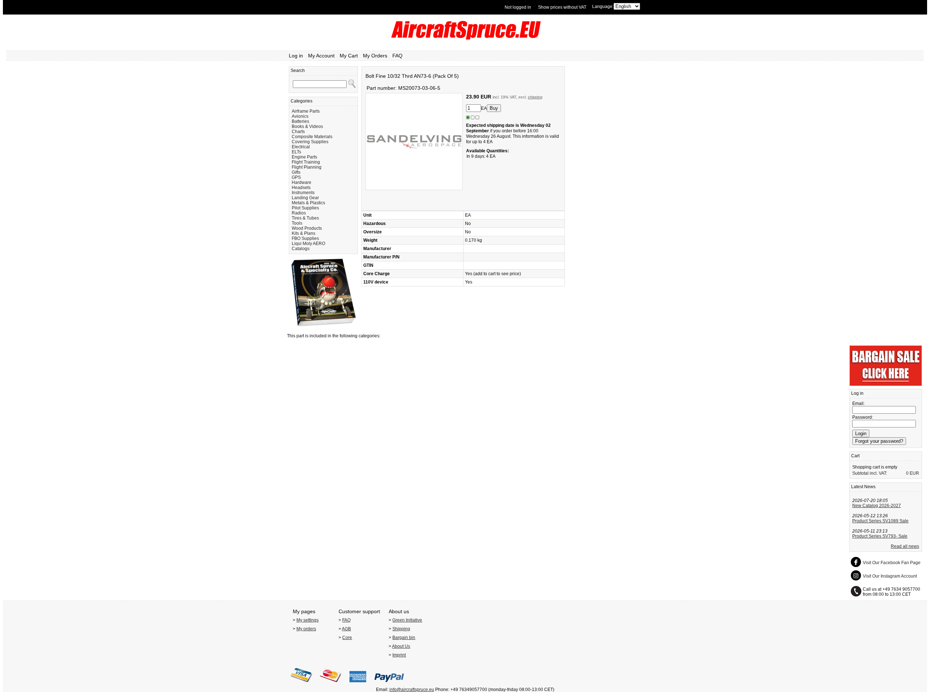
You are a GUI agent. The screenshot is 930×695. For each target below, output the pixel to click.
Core (347, 637)
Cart (855, 455)
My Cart (349, 56)
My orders (306, 628)
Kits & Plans (303, 233)
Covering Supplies (310, 141)
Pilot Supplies (305, 207)
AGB (346, 628)
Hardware (301, 182)
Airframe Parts (306, 111)
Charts (298, 131)
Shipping (401, 628)
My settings (307, 620)
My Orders (375, 56)
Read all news (905, 546)
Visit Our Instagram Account (890, 576)
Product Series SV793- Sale (879, 536)
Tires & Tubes (305, 218)
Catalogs (301, 248)
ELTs (296, 151)
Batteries (300, 121)
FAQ (397, 56)
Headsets (301, 187)
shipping (535, 97)
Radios (299, 213)
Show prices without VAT (562, 7)
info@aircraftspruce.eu (411, 689)
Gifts (296, 172)
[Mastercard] (330, 684)
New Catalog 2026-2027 (876, 505)
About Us (401, 646)
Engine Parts (304, 157)
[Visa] (301, 684)
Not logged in (518, 7)
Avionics (300, 116)
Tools (297, 223)
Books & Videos (307, 126)
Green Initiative (407, 620)
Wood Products (307, 228)
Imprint (399, 655)
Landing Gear (305, 197)
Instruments (303, 192)
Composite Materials (312, 136)
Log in (296, 56)
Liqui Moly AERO (308, 243)
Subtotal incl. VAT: (869, 473)
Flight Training (306, 162)
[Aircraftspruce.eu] (465, 38)
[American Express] (358, 684)
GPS (296, 177)
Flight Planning (307, 167)
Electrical (301, 146)
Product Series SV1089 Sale (880, 520)
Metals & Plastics (308, 202)
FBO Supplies (305, 238)
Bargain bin (403, 637)
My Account (321, 56)
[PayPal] (389, 684)
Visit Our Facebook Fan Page (892, 562)
